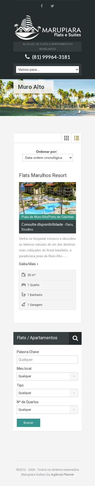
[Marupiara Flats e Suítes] (47, 28)
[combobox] (47, 376)
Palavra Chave (28, 352)
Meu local (24, 368)
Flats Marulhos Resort (43, 175)
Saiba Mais (27, 264)
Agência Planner (62, 474)
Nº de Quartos (27, 402)
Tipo (20, 385)
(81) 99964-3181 (51, 57)
